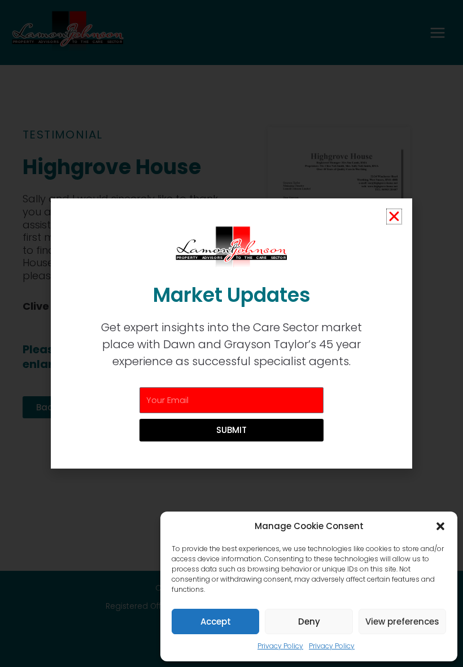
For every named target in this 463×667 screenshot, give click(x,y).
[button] (440, 526)
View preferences (402, 621)
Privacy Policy (280, 646)
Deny (309, 621)
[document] (231, 333)
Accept (215, 621)
